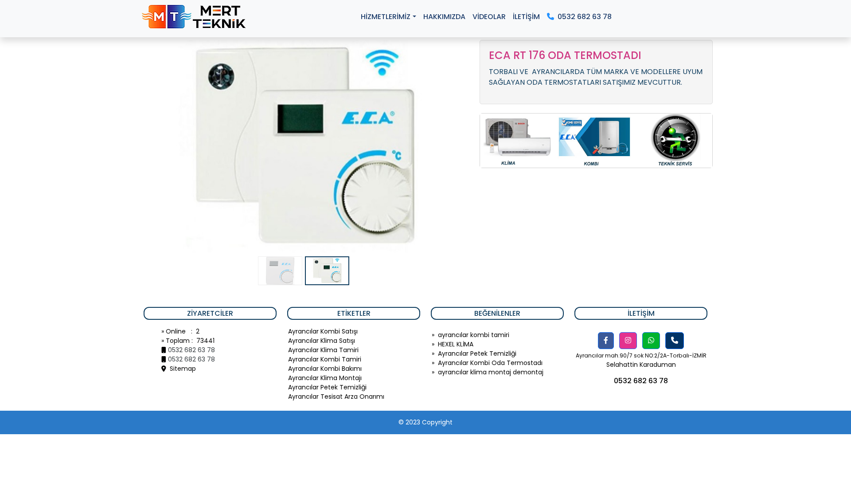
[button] (606, 340)
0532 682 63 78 (583, 17)
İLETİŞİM (526, 17)
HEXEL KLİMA (455, 344)
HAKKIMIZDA (444, 17)
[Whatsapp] (651, 340)
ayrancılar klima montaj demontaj (490, 372)
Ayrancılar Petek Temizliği (477, 353)
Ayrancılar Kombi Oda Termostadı (490, 362)
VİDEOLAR (489, 17)
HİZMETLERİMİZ (385, 17)
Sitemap (181, 368)
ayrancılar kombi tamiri (473, 334)
